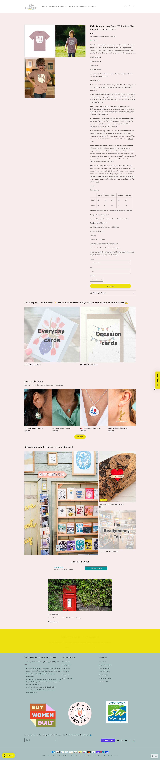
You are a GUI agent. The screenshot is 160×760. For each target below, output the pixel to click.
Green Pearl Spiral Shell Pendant (61, 428)
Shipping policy (102, 755)
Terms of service (92, 755)
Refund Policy (66, 668)
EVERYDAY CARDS (31, 365)
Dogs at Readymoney (105, 665)
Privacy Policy (66, 675)
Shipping (101, 36)
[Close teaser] (155, 389)
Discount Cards (103, 681)
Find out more (53, 622)
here (97, 182)
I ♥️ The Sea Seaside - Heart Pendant (90, 428)
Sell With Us (65, 671)
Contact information (113, 755)
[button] (53, 6)
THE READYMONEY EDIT (108, 552)
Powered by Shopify (64, 755)
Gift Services (66, 662)
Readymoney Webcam (105, 678)
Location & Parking (104, 671)
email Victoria (119, 159)
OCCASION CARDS (87, 365)
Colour (92, 259)
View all (80, 437)
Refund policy (74, 755)
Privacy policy (83, 755)
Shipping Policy (66, 665)
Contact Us (102, 662)
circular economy (95, 176)
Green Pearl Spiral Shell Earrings (33, 428)
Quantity (92, 276)
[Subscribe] (94, 648)
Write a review (96, 568)
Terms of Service (67, 678)
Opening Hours (103, 675)
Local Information (104, 668)
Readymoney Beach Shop (53, 755)
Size (91, 267)
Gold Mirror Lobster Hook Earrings (118, 428)
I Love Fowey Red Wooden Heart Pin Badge (111, 504)
